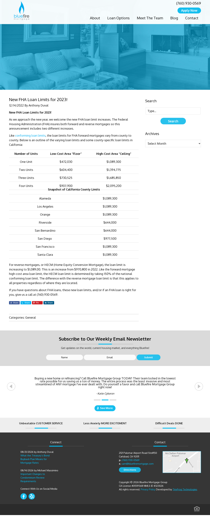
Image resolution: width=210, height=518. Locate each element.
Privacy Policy (148, 489)
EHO (197, 508)
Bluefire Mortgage (21, 10)
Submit (148, 357)
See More (106, 408)
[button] (11, 386)
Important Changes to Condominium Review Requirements (33, 477)
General (30, 317)
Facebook (24, 496)
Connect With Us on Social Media (39, 488)
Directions (130, 469)
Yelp (32, 496)
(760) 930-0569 (188, 3)
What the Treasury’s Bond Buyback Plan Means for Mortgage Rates (35, 459)
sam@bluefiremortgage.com (138, 463)
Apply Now (189, 10)
